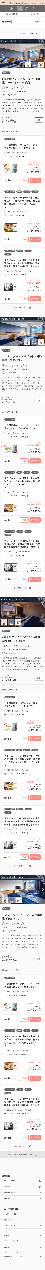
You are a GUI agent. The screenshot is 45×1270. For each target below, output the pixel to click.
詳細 (38, 120)
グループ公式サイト (11, 1225)
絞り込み (23, 33)
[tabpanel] (22, 53)
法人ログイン (9, 1235)
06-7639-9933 (9, 1181)
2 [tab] (21, 344)
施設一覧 (7, 1220)
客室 (20, 10)
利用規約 (7, 1198)
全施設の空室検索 (10, 1214)
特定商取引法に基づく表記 (13, 1256)
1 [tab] (20, 902)
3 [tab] (23, 344)
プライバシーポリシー (12, 1252)
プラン (27, 10)
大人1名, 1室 (34, 14)
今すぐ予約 (35, 180)
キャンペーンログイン (12, 1240)
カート (34, 10)
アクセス (7, 1187)
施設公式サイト (9, 1192)
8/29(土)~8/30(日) (11, 14)
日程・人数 (12, 10)
